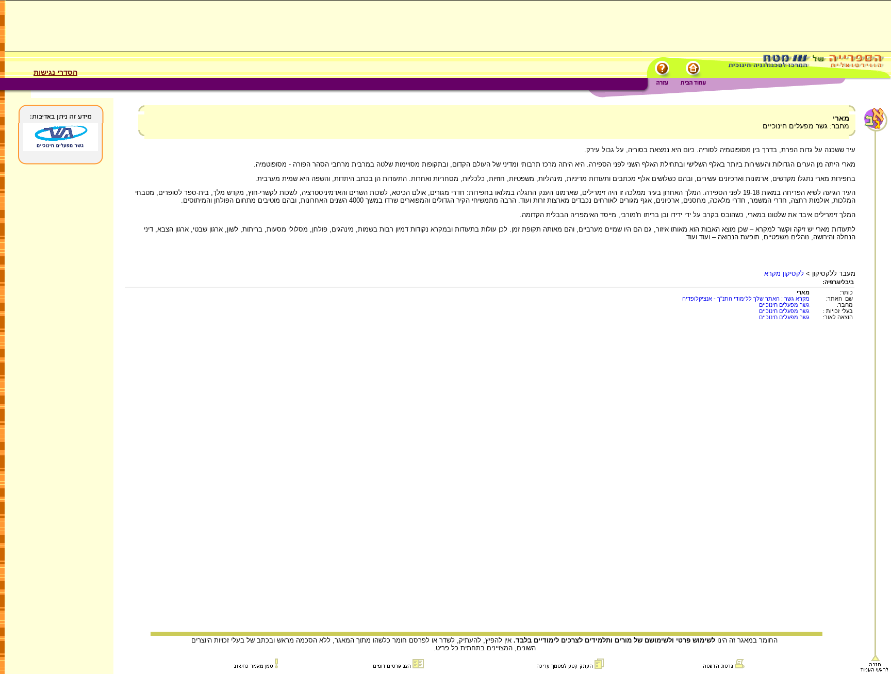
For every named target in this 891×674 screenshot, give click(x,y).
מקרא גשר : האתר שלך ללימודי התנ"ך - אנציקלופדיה (746, 298)
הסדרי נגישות (55, 72)
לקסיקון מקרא (784, 273)
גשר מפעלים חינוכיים (784, 305)
